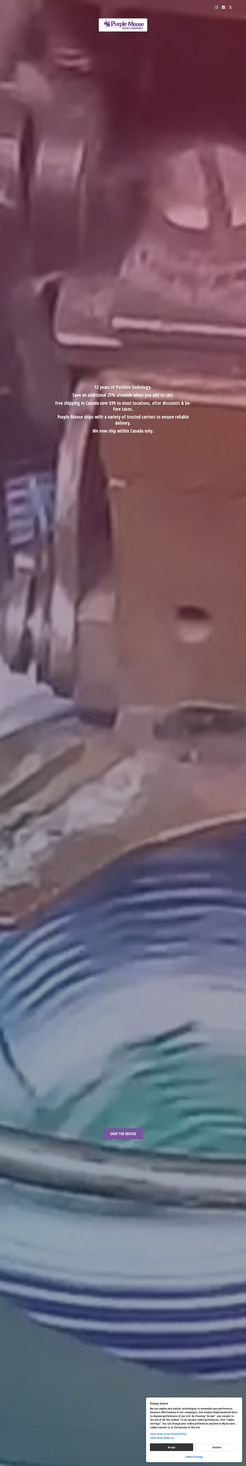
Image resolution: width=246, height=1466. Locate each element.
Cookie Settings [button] (194, 1457)
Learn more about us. (162, 1438)
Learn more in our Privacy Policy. (168, 1434)
